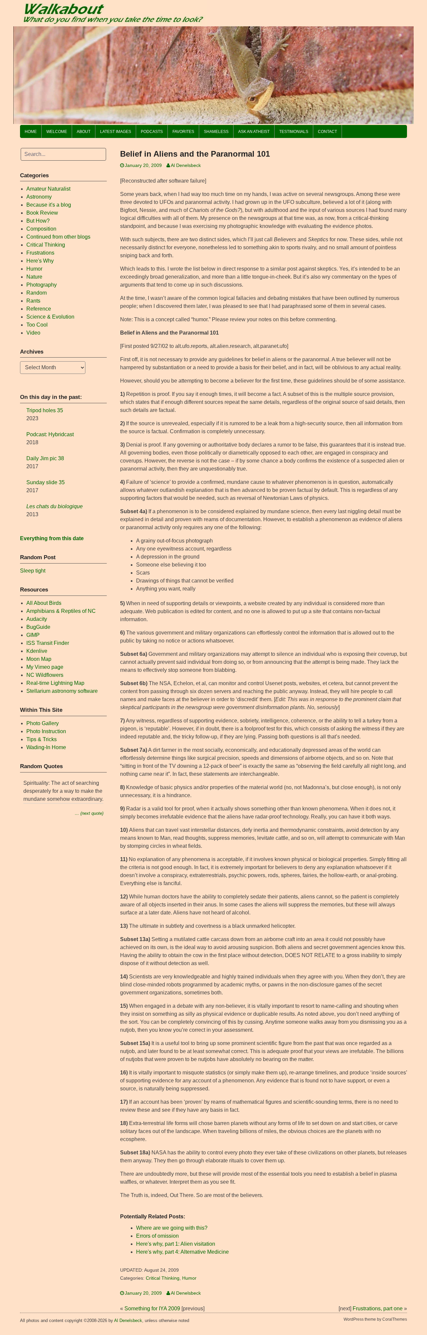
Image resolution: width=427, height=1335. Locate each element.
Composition (41, 229)
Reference (38, 309)
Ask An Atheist (254, 131)
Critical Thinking (162, 1278)
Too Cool (37, 325)
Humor (189, 1278)
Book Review (42, 213)
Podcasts (152, 131)
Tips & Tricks (41, 739)
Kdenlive (36, 651)
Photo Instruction (46, 731)
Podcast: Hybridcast (50, 434)
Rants (33, 301)
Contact (327, 131)
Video (33, 333)
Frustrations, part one (378, 1308)
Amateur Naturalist (48, 189)
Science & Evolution (50, 317)
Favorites (183, 131)
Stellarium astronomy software (62, 691)
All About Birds (43, 603)
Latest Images (115, 131)
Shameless (216, 131)
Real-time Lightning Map (55, 683)
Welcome (56, 131)
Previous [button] (22, 73)
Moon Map (38, 659)
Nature (34, 277)
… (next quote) (89, 813)
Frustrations (40, 253)
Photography (41, 285)
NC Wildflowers (44, 675)
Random (36, 293)
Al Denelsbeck (186, 165)
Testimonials (293, 131)
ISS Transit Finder (47, 643)
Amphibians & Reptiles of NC (61, 611)
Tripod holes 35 (44, 410)
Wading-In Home (46, 747)
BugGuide (38, 627)
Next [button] (405, 73)
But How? (38, 221)
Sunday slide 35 (45, 482)
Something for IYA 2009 (152, 1308)
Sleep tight (32, 571)
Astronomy (39, 197)
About (83, 131)
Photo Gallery (42, 723)
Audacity (36, 619)
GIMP (33, 635)
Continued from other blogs (58, 237)
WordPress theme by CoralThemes (375, 1319)
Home (31, 131)
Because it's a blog (48, 205)
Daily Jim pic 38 (45, 458)
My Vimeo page (44, 667)
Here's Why (40, 261)
